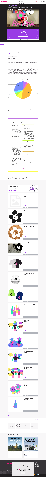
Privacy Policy (8, 474)
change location (26, 3)
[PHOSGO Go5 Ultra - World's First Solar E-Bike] (15, 444)
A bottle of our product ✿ (29, 304)
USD (32, 1)
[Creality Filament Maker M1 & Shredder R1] (31, 444)
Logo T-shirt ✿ (27, 257)
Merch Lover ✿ (27, 320)
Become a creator (37, 465)
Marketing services (37, 464)
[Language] (36, 1)
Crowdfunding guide (29, 421)
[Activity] (39, 1)
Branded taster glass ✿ (29, 273)
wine (23, 53)
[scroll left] (36, 419)
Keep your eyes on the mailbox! (23, 39)
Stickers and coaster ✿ (29, 226)
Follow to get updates (11, 428)
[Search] (18, 1)
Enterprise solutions (37, 466)
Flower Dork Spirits (13, 5)
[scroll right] (37, 435)
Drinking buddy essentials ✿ (30, 335)
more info (25, 205)
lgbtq (21, 53)
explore (26, 435)
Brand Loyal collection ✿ (29, 351)
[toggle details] (22, 458)
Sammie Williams (11, 6)
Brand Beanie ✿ (27, 289)
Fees (35, 463)
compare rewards (12, 190)
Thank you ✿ (26, 195)
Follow (23, 35)
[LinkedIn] (11, 466)
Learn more (17, 427)
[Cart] (38, 1)
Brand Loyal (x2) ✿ (28, 367)
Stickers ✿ (26, 210)
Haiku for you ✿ (27, 242)
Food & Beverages (10, 53)
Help (25, 421)
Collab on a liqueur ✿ (28, 398)
